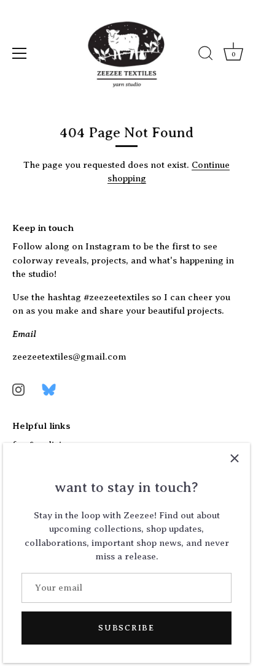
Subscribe (126, 627)
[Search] (205, 55)
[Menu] (19, 53)
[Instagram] (18, 389)
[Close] (234, 458)
